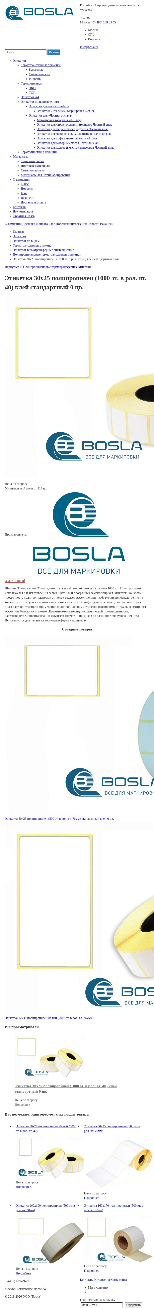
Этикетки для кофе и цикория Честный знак (67, 138)
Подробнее (22, 1104)
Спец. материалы (33, 170)
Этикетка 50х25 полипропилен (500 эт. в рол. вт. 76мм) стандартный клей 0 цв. (59, 818)
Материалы (20, 156)
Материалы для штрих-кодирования (45, 175)
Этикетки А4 (30, 97)
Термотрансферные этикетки (41, 65)
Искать (54, 52)
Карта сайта (118, 1279)
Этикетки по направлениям (40, 101)
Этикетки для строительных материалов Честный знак (74, 124)
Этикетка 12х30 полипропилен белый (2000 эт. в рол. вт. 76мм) (48, 1018)
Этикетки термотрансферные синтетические (43, 250)
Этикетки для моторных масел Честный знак (67, 143)
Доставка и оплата (33, 202)
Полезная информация (71, 224)
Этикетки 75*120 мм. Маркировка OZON (65, 111)
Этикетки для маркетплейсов (49, 106)
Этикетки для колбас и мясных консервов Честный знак (75, 147)
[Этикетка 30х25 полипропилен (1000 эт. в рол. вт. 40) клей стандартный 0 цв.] (50, 1057)
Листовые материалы (35, 165)
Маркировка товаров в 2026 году (59, 120)
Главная (18, 231)
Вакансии (27, 197)
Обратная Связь (23, 216)
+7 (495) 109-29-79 (103, 22)
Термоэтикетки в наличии (39, 152)
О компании (21, 179)
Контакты (19, 207)
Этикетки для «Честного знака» (50, 115)
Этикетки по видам (26, 241)
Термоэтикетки (31, 83)
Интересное (102, 1279)
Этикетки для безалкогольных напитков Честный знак (74, 133)
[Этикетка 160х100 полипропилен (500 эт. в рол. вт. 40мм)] (51, 1241)
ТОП (32, 92)
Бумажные (36, 69)
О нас (25, 184)
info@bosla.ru (89, 47)
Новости (27, 188)
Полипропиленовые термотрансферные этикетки (47, 254)
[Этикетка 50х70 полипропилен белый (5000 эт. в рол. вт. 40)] (51, 1158)
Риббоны (35, 79)
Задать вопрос (14, 580)
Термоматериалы (32, 161)
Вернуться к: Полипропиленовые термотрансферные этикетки (48, 267)
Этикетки (19, 60)
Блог (24, 193)
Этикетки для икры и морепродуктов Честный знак (72, 129)
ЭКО (32, 88)
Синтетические (39, 74)
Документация (23, 211)
